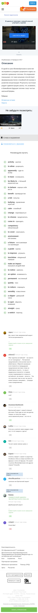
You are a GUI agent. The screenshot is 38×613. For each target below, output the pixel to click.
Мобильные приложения (9, 564)
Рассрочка (11, 567)
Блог (3, 558)
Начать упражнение (19, 610)
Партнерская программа (9, 561)
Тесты (20, 558)
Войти (32, 3)
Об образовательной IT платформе (13, 550)
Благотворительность (8, 547)
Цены (3, 567)
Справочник (11, 558)
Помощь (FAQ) (25, 564)
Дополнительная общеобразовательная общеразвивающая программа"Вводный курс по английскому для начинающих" (17, 554)
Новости (4, 103)
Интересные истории (8, 100)
